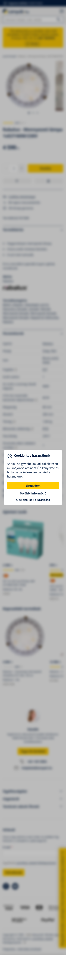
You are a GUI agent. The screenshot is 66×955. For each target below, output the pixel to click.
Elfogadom (33, 486)
